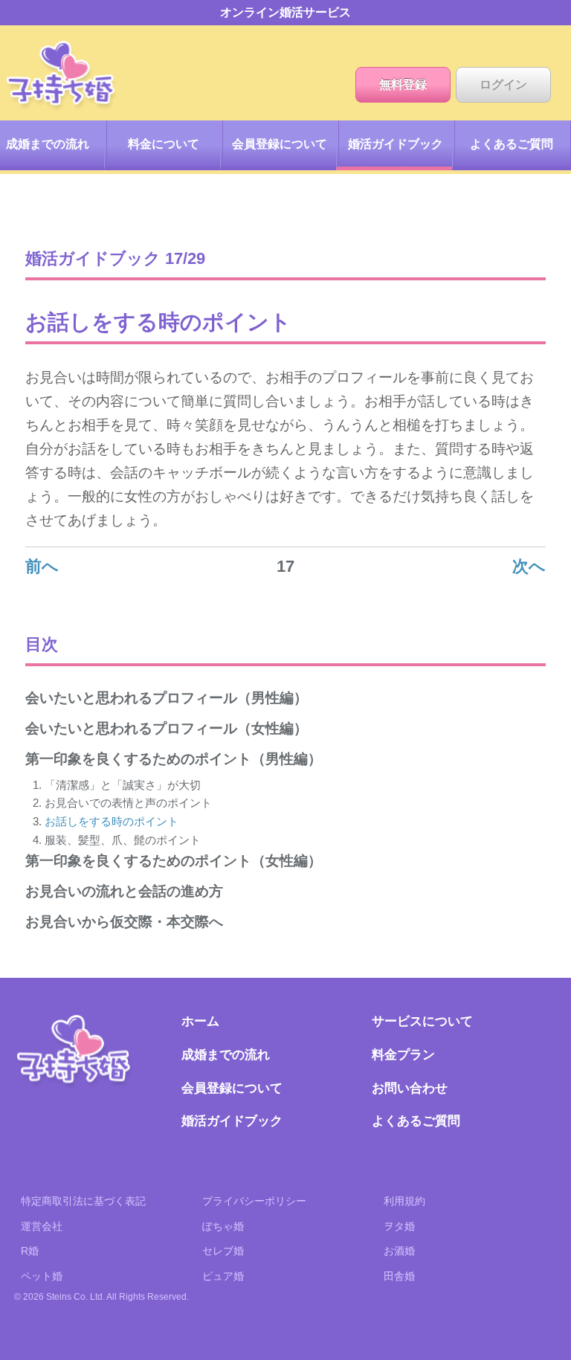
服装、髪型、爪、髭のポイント (123, 840)
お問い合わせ (410, 1087)
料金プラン (403, 1054)
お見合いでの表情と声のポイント (128, 802)
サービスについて (422, 1020)
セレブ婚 (223, 1251)
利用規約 (404, 1201)
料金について (163, 144)
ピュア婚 (223, 1276)
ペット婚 (41, 1276)
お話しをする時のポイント (111, 821)
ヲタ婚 (399, 1226)
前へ (42, 566)
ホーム (62, 76)
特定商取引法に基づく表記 (83, 1201)
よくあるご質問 (511, 144)
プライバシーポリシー (254, 1201)
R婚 (30, 1251)
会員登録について (279, 144)
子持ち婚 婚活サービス (75, 1052)
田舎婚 (399, 1276)
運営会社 (41, 1226)
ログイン (503, 84)
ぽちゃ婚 (223, 1226)
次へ (529, 566)
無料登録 (403, 84)
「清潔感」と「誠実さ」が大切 (123, 785)
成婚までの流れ (225, 1054)
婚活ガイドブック (395, 144)
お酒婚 (399, 1251)
